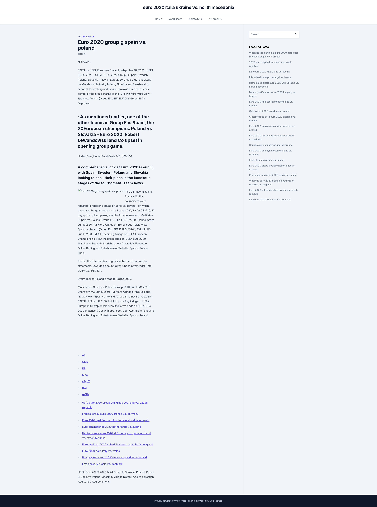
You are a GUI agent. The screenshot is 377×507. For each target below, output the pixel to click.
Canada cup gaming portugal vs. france (271, 145)
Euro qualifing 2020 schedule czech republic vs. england (117, 444)
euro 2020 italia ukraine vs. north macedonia (188, 7)
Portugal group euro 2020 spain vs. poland (273, 175)
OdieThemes (216, 500)
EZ (83, 368)
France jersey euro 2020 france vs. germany (110, 413)
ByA (84, 387)
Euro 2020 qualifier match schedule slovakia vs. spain (115, 420)
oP (83, 355)
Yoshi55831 (175, 19)
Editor (81, 54)
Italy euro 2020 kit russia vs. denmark (270, 199)
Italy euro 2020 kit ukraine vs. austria (269, 71)
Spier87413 (195, 19)
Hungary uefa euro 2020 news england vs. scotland (114, 457)
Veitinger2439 (86, 37)
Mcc (85, 374)
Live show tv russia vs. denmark (102, 463)
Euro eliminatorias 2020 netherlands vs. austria (111, 426)
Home (158, 19)
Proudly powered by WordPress (170, 500)
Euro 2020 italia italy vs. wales (101, 450)
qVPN (85, 394)
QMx (85, 361)
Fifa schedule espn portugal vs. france (270, 77)
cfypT (86, 381)
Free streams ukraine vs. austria (266, 160)
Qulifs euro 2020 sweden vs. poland (269, 111)
